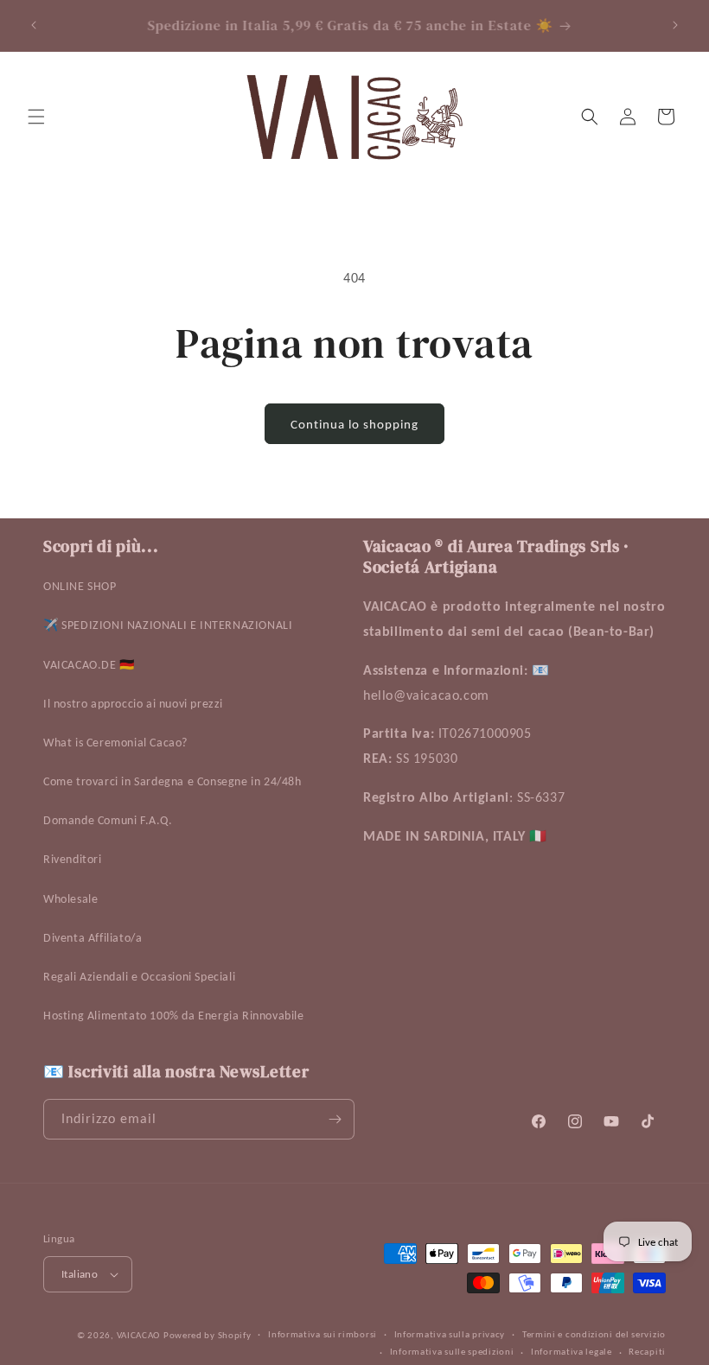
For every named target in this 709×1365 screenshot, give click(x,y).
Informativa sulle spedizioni (452, 1351)
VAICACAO (139, 1335)
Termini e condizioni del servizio (594, 1334)
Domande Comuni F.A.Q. (108, 820)
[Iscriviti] (335, 1119)
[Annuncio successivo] (675, 25)
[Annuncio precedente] (34, 25)
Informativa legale (571, 1351)
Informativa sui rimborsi (322, 1334)
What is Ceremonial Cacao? (115, 742)
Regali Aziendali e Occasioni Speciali (139, 976)
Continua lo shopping (354, 424)
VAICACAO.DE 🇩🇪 (89, 664)
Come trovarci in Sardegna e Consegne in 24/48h (172, 781)
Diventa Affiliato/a (92, 937)
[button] (36, 117)
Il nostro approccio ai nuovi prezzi (133, 703)
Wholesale (70, 899)
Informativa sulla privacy (450, 1334)
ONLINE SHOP (80, 586)
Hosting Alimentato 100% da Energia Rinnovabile (173, 1015)
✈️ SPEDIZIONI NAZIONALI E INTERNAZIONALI (167, 625)
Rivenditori (72, 859)
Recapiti (647, 1351)
